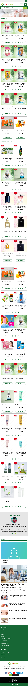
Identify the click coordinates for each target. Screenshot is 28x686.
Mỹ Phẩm (3, 388)
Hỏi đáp (2, 634)
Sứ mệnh (2, 629)
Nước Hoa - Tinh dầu (5, 656)
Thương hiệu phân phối (5, 657)
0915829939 (9, 1)
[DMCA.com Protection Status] (14, 675)
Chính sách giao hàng (5, 645)
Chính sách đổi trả (4, 643)
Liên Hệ (2, 636)
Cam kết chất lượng (4, 640)
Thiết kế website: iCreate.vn (14, 681)
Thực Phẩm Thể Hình (5, 652)
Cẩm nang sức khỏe (4, 632)
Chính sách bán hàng (6, 638)
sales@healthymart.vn (20, 668)
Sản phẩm (3, 649)
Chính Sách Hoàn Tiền (5, 647)
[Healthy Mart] (19, 673)
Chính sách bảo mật (4, 641)
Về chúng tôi (4, 627)
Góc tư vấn (3, 631)
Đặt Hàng (8, 42)
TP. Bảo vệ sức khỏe (6, 265)
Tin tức (3, 539)
